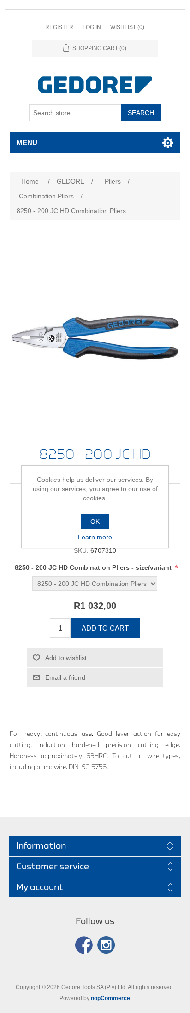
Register (59, 27)
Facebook (84, 945)
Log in (92, 27)
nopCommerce (110, 998)
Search (141, 112)
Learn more (95, 537)
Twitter (106, 945)
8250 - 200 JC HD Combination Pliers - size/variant (94, 567)
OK (95, 521)
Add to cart (105, 628)
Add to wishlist (66, 657)
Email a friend (65, 677)
